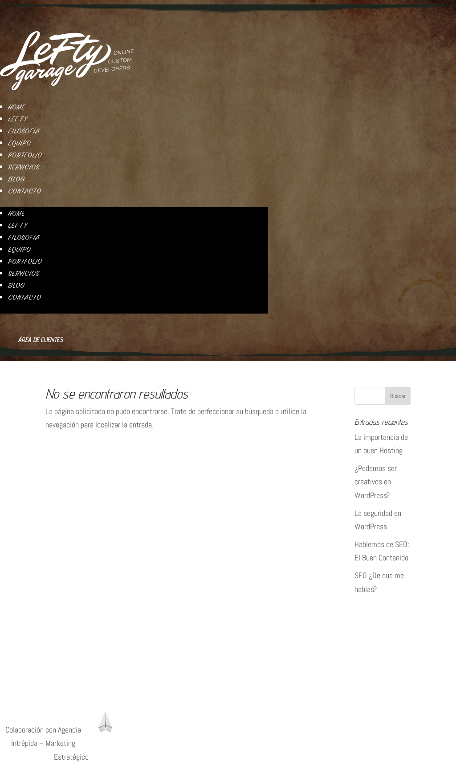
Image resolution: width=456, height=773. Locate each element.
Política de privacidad (32, 637)
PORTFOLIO (25, 155)
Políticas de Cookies (30, 651)
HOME (16, 107)
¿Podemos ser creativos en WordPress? (375, 481)
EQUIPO (19, 143)
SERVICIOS (23, 167)
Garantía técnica (24, 678)
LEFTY (17, 119)
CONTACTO (24, 191)
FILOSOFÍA (24, 131)
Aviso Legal (16, 665)
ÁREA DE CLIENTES (28, 700)
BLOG (16, 179)
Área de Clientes (40, 339)
